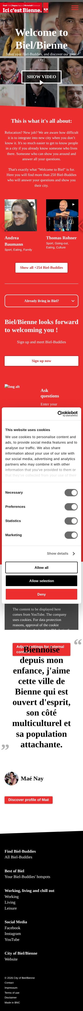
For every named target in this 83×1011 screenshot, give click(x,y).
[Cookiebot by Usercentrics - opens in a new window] (58, 414)
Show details (57, 554)
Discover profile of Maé (28, 800)
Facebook (12, 928)
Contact (9, 983)
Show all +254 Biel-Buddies (41, 268)
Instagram (13, 933)
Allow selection (41, 581)
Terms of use (12, 993)
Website (11, 959)
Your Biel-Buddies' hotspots (27, 876)
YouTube (12, 939)
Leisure (11, 908)
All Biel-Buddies (18, 857)
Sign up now (41, 361)
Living (10, 902)
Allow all (41, 567)
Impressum (11, 988)
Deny (41, 594)
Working (12, 896)
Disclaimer (11, 997)
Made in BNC (12, 1002)
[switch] (71, 506)
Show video (41, 77)
